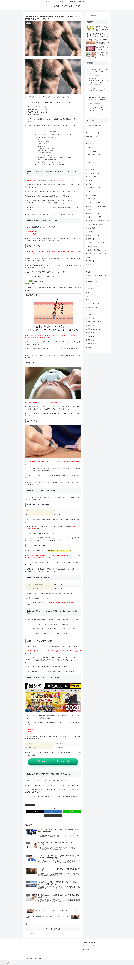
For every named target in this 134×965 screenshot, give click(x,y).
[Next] (5, 962)
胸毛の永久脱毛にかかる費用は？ (44, 155)
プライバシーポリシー (89, 946)
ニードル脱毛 (41, 146)
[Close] (8, 963)
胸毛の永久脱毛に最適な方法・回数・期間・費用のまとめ (50, 164)
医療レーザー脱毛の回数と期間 (45, 150)
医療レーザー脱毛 (42, 139)
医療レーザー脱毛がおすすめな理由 (47, 159)
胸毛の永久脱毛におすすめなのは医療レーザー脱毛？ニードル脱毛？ (53, 157)
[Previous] (1, 962)
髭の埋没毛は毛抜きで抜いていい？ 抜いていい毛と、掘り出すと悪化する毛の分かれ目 (97, 71)
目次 (51, 131)
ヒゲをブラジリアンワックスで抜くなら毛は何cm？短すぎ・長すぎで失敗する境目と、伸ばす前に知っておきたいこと (97, 80)
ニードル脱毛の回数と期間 (44, 153)
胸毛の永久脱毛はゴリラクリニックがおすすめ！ (48, 162)
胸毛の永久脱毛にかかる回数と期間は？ (46, 148)
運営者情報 (86, 949)
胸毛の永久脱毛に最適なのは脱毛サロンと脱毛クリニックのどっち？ (53, 134)
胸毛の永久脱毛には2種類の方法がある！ (46, 137)
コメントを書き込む (53, 929)
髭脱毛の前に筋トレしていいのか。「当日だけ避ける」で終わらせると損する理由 (97, 90)
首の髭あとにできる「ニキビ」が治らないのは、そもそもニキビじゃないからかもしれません (97, 109)
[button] (53, 815)
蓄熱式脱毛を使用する (44, 141)
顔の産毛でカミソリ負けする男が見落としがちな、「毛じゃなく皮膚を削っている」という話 (97, 99)
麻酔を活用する (43, 143)
